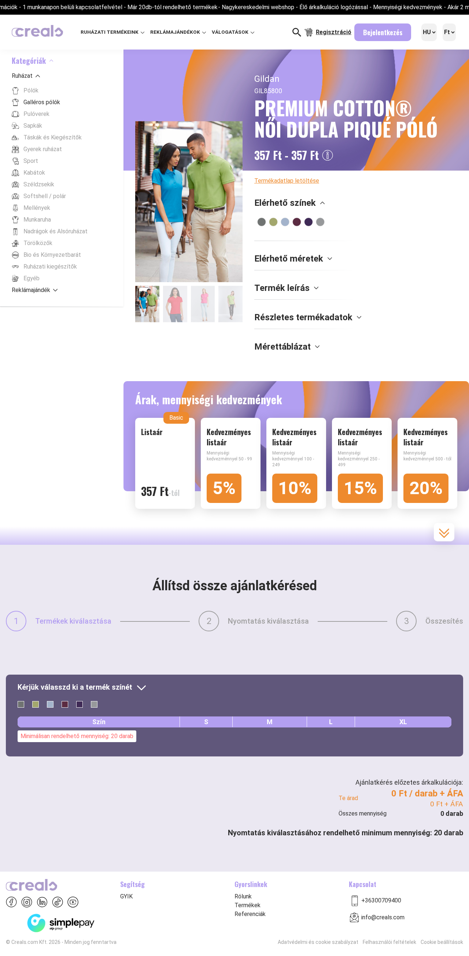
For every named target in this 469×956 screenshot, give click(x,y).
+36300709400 (381, 900)
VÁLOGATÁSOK (231, 32)
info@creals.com (383, 917)
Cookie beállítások (442, 942)
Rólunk (243, 896)
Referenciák (250, 914)
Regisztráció (333, 32)
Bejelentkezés (382, 32)
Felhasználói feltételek (389, 942)
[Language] (429, 32)
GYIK (126, 896)
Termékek (247, 905)
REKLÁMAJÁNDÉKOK (175, 32)
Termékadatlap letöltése (286, 180)
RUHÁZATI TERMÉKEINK (110, 32)
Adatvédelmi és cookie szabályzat (318, 942)
